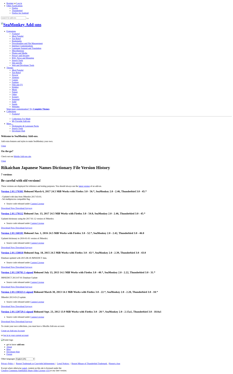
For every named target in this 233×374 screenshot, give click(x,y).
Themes (9, 68)
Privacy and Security (21, 55)
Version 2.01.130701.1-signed (17, 272)
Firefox (15, 8)
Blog (8, 349)
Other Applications (14, 6)
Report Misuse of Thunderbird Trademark (89, 363)
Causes (15, 80)
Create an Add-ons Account (13, 331)
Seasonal (15, 99)
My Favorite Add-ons (21, 121)
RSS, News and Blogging (23, 58)
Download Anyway (24, 208)
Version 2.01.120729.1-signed (17, 311)
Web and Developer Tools (23, 65)
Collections (11, 111)
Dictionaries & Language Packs (25, 126)
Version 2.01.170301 (12, 191)
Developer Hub (18, 131)
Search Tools (17, 60)
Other (14, 94)
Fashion (15, 82)
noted (24, 368)
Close (3, 146)
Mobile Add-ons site (22, 156)
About (9, 347)
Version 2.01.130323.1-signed (17, 292)
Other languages (8, 359)
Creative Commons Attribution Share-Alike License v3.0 (25, 370)
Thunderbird (17, 10)
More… (9, 123)
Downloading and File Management (27, 43)
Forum (9, 354)
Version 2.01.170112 (12, 213)
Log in (19, 3)
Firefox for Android (20, 13)
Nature (15, 92)
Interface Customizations (22, 46)
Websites (15, 106)
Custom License (37, 204)
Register (9, 3)
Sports (14, 104)
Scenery (15, 97)
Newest (15, 75)
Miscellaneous (18, 51)
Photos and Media (19, 53)
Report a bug (114, 363)
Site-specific (17, 63)
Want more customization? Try (27, 109)
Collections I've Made (21, 119)
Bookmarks (17, 41)
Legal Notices (63, 363)
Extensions (11, 31)
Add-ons (33, 24)
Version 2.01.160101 (12, 233)
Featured (16, 34)
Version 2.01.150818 (12, 252)
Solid (14, 102)
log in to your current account (15, 335)
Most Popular (18, 36)
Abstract (15, 77)
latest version (84, 186)
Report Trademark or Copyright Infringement (35, 363)
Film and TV (17, 85)
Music (14, 89)
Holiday (15, 87)
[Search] (28, 18)
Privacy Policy (7, 363)
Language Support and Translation (26, 48)
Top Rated (16, 38)
